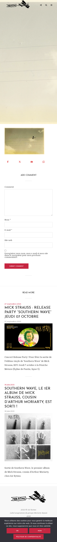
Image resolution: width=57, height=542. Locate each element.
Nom (8, 220)
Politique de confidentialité (28, 537)
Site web (8, 240)
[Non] (44, 529)
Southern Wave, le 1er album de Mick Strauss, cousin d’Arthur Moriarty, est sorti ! (28, 397)
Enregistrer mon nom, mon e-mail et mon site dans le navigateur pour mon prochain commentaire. (26, 255)
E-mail (8, 230)
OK (17, 531)
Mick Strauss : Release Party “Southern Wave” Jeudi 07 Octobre (28, 312)
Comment (9, 187)
